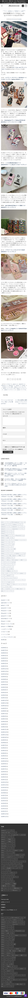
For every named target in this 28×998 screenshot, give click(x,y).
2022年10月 (4, 761)
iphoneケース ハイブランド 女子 (9, 388)
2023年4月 (3, 753)
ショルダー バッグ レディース (7, 566)
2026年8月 (3, 647)
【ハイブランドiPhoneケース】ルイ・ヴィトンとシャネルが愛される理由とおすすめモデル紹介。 (15, 485)
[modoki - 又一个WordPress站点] (14, 5)
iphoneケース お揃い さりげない (7, 537)
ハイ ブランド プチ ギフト (7, 637)
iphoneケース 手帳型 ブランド (19, 555)
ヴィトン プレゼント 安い (6, 586)
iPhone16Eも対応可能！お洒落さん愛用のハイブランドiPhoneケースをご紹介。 (14, 495)
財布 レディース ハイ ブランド (7, 591)
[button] (2, 6)
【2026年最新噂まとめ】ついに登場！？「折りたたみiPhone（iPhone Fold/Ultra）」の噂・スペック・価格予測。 (16, 464)
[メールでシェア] (15, 379)
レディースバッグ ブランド (20, 584)
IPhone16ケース (11, 11)
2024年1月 (3, 729)
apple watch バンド (5, 602)
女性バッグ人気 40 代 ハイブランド (8, 588)
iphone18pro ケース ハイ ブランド (8, 845)
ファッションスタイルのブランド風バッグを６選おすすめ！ (7, 401)
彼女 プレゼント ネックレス (6, 888)
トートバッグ (4, 634)
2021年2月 (3, 808)
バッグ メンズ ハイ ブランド (19, 579)
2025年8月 (3, 679)
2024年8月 (3, 711)
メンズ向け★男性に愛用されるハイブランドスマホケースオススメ (21, 401)
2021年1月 (3, 811)
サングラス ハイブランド (17, 863)
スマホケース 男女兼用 (5, 868)
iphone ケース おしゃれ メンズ (7, 850)
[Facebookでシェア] (10, 379)
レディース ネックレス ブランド (7, 881)
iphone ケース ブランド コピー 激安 (8, 548)
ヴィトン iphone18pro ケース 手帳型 (8, 883)
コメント (5, 416)
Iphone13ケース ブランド (6, 526)
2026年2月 (3, 663)
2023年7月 (3, 745)
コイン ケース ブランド (6, 863)
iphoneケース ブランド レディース (8, 553)
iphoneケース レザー (20, 854)
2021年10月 (4, 787)
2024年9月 (3, 708)
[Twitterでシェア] (13, 379)
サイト (4, 440)
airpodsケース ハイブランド (6, 524)
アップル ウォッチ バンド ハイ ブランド (9, 859)
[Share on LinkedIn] (20, 379)
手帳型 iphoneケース (18, 888)
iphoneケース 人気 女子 (6, 857)
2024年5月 (3, 718)
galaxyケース (11, 10)
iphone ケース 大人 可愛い (8, 386)
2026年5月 (3, 655)
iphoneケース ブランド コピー (7, 546)
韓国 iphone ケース (16, 890)
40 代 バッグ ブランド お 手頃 (7, 522)
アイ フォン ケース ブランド (17, 857)
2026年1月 (3, 666)
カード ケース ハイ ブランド (7, 861)
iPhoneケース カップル (6, 623)
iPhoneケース (17, 11)
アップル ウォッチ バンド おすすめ (8, 562)
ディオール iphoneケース (20, 573)
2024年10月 (4, 705)
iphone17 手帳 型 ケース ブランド (8, 535)
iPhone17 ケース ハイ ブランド (7, 533)
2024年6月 (3, 716)
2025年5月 (3, 687)
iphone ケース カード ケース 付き (8, 852)
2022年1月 (3, 779)
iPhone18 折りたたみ (20, 535)
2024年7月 (3, 713)
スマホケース (5, 10)
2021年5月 (3, 800)
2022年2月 (3, 777)
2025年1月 (3, 697)
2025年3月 (3, 692)
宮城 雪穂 (19, 19)
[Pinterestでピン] (18, 379)
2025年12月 (4, 668)
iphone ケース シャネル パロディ (7, 542)
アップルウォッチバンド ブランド (8, 564)
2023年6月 (3, 747)
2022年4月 (3, 771)
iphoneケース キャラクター (20, 540)
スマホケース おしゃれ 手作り (7, 568)
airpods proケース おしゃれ (19, 522)
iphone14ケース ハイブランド (19, 526)
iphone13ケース (17, 10)
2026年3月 (3, 660)
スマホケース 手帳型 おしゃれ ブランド (9, 571)
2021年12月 (4, 782)
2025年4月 (3, 689)
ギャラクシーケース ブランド (20, 861)
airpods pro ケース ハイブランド (7, 830)
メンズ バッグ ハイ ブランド (7, 879)
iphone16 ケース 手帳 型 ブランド (8, 839)
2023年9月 (3, 740)
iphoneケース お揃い (19, 850)
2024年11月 (4, 703)
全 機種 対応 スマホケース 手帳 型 (8, 885)
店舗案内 (3, 907)
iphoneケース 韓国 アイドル (20, 560)
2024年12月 (4, 700)
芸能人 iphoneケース (21, 588)
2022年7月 (3, 769)
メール (5, 434)
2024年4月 (3, 721)
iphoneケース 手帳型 (6, 626)
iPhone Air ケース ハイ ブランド (7, 848)
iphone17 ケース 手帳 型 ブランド (8, 841)
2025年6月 (3, 684)
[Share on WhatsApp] (8, 379)
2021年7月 (3, 795)
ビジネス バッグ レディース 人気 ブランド (9, 877)
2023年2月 (3, 755)
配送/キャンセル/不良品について (9, 909)
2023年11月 (4, 734)
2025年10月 (4, 674)
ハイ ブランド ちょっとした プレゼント (9, 577)
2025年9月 (3, 676)
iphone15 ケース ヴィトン (6, 528)
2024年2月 (3, 726)
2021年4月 (3, 803)
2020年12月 (4, 813)
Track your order (5, 899)
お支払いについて (5, 902)
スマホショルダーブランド (17, 868)
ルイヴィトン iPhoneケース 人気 (7, 584)
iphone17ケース (5, 616)
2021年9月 (3, 790)
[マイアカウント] (23, 6)
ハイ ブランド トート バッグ (7, 579)
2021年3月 (3, 806)
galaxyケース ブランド (18, 524)
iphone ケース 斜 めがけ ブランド (8, 557)
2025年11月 (4, 671)
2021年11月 (4, 784)
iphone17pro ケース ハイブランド (8, 843)
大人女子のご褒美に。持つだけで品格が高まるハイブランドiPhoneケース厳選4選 (15, 479)
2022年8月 (3, 766)
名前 (4, 427)
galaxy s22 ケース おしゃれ (6, 834)
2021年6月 (3, 798)
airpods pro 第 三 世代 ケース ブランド (9, 832)
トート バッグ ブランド (6, 870)
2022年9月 (3, 763)
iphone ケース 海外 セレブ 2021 (7, 560)
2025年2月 (3, 695)
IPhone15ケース (4, 385)
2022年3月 (3, 774)
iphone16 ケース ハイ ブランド (7, 531)
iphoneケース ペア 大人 (21, 389)
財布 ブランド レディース (6, 890)
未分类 (22, 11)
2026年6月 (3, 653)
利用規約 (3, 904)
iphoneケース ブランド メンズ (10, 389)
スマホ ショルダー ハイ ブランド (7, 573)
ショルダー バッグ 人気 (18, 865)
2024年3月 (3, 724)
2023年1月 (3, 758)
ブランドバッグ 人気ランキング (7, 582)
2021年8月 (3, 792)
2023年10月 (4, 737)
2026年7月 (3, 650)
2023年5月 (3, 750)
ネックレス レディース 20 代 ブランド (9, 872)
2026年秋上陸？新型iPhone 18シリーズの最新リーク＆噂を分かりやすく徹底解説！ (16, 469)
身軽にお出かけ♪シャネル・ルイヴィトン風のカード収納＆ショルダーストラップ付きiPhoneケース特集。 (16, 474)
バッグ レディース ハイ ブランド (7, 874)
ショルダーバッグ (5, 629)
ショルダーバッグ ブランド (6, 865)
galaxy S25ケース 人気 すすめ (19, 834)
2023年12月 (4, 732)
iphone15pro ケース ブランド (18, 528)
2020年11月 (4, 816)
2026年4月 (3, 658)
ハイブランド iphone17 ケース (7, 575)
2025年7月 (3, 682)
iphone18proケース (5, 618)
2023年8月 (3, 742)
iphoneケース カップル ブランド (7, 540)
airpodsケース (4, 600)
